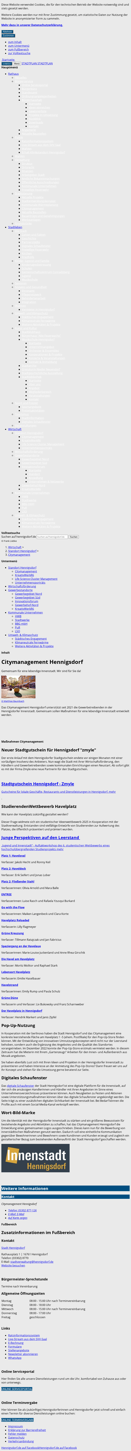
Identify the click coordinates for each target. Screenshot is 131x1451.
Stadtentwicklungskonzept (39, 201)
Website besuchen (13, 1265)
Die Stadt (21, 231)
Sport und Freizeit (26, 403)
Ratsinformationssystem (37, 141)
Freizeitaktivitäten (33, 410)
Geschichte (29, 238)
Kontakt (34, 126)
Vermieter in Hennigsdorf (38, 309)
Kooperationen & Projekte (45, 354)
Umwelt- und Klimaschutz (31, 313)
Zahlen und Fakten (34, 235)
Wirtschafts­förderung (29, 452)
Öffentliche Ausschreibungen (40, 182)
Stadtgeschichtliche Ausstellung (42, 373)
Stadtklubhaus (31, 332)
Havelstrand (9, 985)
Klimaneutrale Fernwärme (38, 321)
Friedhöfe (28, 257)
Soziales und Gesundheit (31, 287)
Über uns (35, 384)
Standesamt (29, 92)
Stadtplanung (23, 193)
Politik (19, 137)
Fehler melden (17, 1434)
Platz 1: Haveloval (13, 856)
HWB (25, 496)
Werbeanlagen (31, 220)
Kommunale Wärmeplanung (40, 205)
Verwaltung (22, 160)
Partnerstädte (31, 242)
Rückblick (35, 119)
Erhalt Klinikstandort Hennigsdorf (43, 152)
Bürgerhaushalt (32, 100)
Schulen (27, 268)
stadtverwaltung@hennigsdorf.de (31, 1262)
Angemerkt (29, 130)
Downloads (36, 122)
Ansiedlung (36, 478)
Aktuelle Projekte (32, 197)
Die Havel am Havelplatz (17, 959)
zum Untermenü (18, 46)
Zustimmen (8, 35)
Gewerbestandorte (27, 455)
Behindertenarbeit (34, 298)
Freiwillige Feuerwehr (35, 190)
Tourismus (22, 414)
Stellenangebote (18, 1350)
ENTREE (6, 894)
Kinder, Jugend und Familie (32, 261)
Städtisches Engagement (38, 317)
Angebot (34, 388)
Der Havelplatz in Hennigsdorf (21, 1011)
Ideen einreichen (39, 107)
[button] (18, 689)
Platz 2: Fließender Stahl (17, 881)
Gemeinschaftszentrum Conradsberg (46, 272)
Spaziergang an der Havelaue (21, 946)
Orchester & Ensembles (44, 351)
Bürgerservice (24, 81)
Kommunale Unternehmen (39, 186)
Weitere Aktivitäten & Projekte (41, 324)
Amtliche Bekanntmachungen (41, 178)
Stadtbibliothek (31, 377)
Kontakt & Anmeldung (43, 362)
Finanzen (27, 171)
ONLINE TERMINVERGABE (17, 1420)
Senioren (21, 283)
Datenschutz (16, 1437)
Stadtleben (15, 227)
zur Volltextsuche (19, 53)
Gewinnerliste (37, 111)
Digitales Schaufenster (36, 246)
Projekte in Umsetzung (43, 115)
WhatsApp (14, 1358)
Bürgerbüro (29, 89)
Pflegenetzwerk (31, 294)
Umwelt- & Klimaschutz (30, 515)
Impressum (15, 1426)
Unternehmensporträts (37, 448)
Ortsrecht (28, 167)
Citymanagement (33, 208)
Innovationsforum (33, 466)
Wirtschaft (14, 429)
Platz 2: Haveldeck (13, 868)
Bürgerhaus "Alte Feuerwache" (41, 336)
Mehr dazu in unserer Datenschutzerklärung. (32, 25)
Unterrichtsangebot (41, 347)
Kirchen (27, 253)
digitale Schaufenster (20, 1086)
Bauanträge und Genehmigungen (43, 216)
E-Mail (16, 1214)
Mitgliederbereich (40, 392)
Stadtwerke (29, 500)
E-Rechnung (16, 1343)
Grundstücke (23, 223)
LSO (24, 511)
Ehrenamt (28, 291)
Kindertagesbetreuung (36, 264)
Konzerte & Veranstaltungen (47, 358)
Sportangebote (31, 407)
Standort (34, 474)
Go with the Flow (13, 907)
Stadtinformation (33, 418)
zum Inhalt (15, 42)
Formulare (15, 1346)
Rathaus (13, 74)
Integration (29, 302)
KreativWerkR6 (31, 440)
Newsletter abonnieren (23, 1354)
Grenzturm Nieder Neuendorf (41, 369)
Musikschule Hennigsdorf (38, 339)
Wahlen (27, 148)
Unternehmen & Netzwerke (46, 481)
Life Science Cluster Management (43, 444)
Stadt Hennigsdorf (13, 1248)
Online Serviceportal (35, 85)
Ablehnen (7, 31)
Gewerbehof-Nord (33, 485)
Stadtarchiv (29, 365)
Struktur (27, 163)
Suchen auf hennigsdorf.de (18, 537)
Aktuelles (21, 77)
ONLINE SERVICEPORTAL (16, 1389)
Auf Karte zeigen (17, 1218)
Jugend (26, 276)
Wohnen (20, 306)
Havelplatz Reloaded (15, 920)
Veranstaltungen (39, 395)
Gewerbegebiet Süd (34, 463)
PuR (24, 508)
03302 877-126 (22, 1210)
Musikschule (30, 279)
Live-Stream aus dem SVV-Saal (41, 145)
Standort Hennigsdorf (29, 433)
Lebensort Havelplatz (15, 972)
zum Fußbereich (18, 49)
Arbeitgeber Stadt (33, 175)
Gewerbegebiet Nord (35, 459)
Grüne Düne (9, 998)
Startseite (35, 104)
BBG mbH (28, 504)
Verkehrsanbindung (21, 1441)
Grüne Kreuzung (12, 933)
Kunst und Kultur (26, 328)
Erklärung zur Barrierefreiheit (27, 1430)
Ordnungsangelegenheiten (39, 96)
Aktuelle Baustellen (34, 134)
